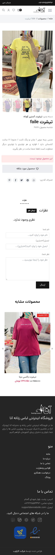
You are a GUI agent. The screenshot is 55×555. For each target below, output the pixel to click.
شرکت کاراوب (19, 551)
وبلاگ (47, 477)
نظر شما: (45, 254)
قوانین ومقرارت (43, 468)
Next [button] (52, 348)
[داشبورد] (8, 10)
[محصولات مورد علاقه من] (13, 10)
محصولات (41, 19)
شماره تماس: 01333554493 (38, 503)
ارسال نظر (31, 210)
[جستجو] (3, 10)
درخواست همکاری (42, 473)
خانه (50, 19)
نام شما (46, 229)
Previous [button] (3, 348)
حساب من (6, 2)
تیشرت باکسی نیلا (27, 377)
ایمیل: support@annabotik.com (37, 507)
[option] (27, 349)
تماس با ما (45, 463)
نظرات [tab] (24, 200)
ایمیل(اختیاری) (42, 240)
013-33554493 (46, 2)
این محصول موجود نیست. (41, 158)
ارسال (42, 285)
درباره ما (46, 459)
